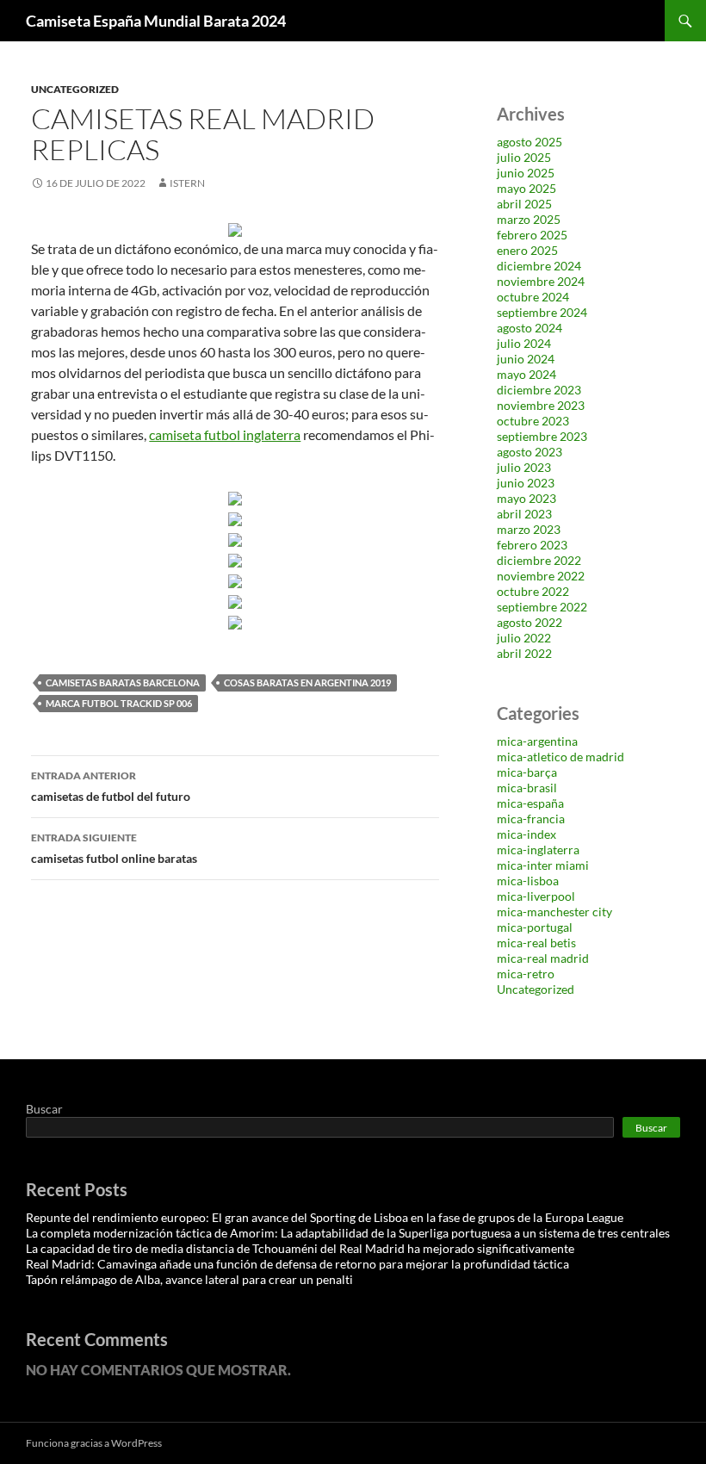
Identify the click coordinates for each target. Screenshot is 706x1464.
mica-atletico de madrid (560, 756)
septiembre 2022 (542, 606)
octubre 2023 (533, 420)
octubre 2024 (533, 296)
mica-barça (527, 772)
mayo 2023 (526, 498)
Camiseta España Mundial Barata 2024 (156, 20)
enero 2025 (527, 250)
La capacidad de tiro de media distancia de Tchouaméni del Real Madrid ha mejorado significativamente (300, 1248)
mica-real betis (536, 942)
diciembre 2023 (539, 389)
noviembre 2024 (541, 281)
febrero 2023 (532, 544)
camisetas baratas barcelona (123, 682)
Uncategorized (75, 89)
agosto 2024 (529, 327)
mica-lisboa (528, 880)
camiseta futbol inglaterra (224, 434)
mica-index (526, 834)
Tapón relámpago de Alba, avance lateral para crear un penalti (189, 1279)
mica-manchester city (554, 911)
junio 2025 (525, 172)
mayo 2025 (526, 188)
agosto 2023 (529, 451)
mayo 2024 (526, 374)
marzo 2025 (528, 219)
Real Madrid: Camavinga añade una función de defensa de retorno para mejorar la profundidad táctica (297, 1263)
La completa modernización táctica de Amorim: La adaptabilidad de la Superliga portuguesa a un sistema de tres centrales (348, 1232)
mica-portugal (535, 927)
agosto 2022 (529, 622)
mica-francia (531, 818)
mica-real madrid (543, 958)
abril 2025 (524, 203)
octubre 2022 (533, 591)
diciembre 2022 (539, 560)
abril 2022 (524, 653)
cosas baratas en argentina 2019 (307, 682)
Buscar (44, 1108)
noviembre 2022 (541, 575)
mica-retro (525, 973)
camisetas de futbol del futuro (110, 786)
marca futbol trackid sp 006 (119, 703)
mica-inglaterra (538, 849)
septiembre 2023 (542, 436)
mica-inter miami (543, 865)
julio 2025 (524, 157)
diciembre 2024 (539, 265)
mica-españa (530, 803)
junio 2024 (525, 358)
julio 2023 (524, 467)
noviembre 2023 (541, 405)
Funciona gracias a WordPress (94, 1442)
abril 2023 (524, 513)
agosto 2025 (529, 141)
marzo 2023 (528, 529)
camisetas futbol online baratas (114, 848)
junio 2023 (525, 482)
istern (187, 183)
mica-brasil (527, 787)
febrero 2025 (532, 234)
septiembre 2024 (542, 312)
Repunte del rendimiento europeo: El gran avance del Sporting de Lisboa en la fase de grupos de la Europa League (324, 1217)
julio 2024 (524, 343)
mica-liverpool (536, 896)
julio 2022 (524, 637)
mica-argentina (537, 741)
